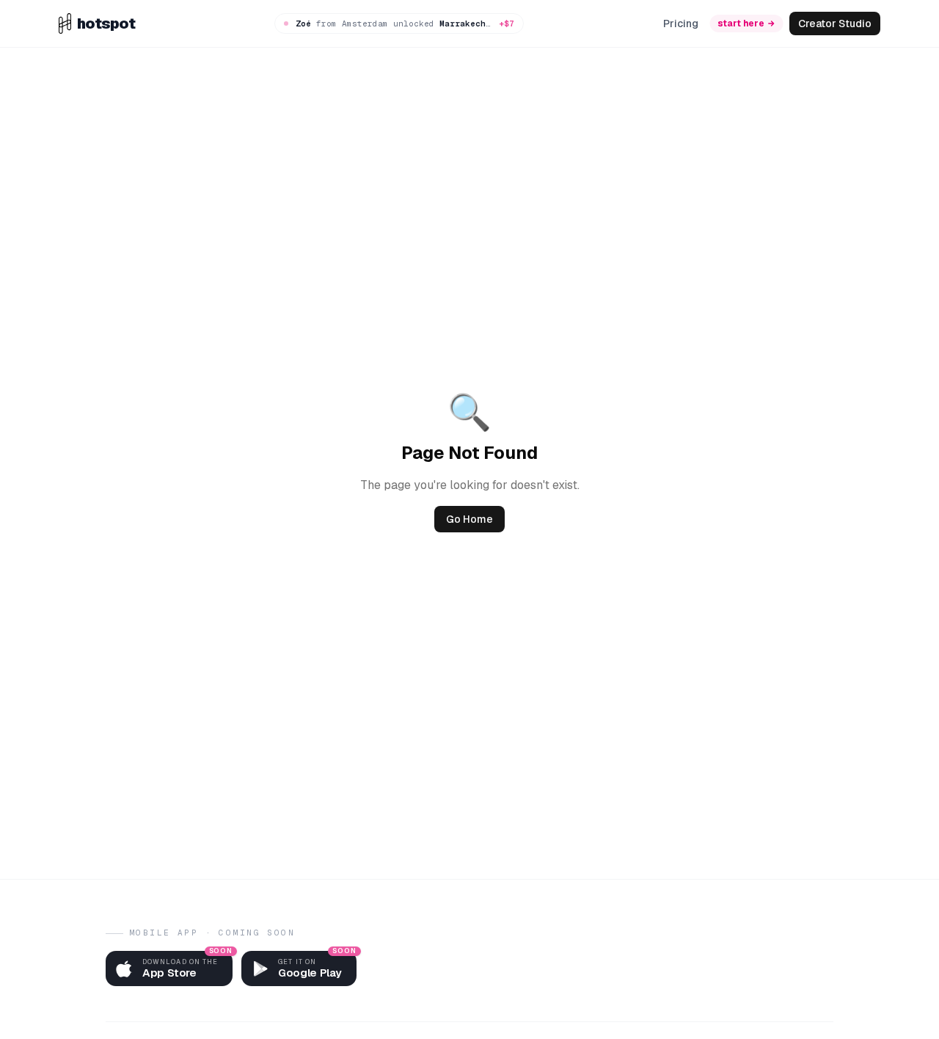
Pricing (680, 23)
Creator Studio (835, 23)
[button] (169, 968)
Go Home (469, 519)
